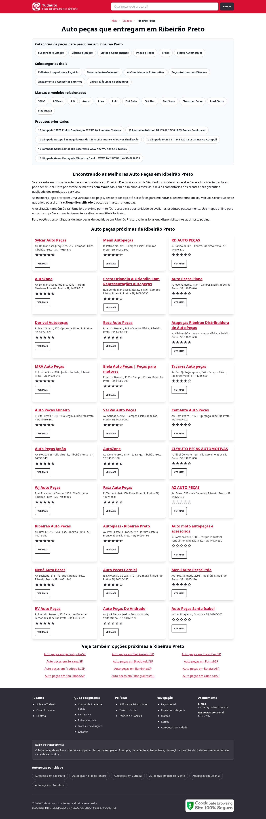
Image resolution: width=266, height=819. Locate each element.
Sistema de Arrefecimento (103, 72)
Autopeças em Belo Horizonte (167, 775)
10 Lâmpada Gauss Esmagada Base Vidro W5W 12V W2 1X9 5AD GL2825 (82, 149)
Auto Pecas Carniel (120, 569)
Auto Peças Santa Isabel (193, 608)
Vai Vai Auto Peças (119, 410)
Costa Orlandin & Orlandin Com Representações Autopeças (131, 281)
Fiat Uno (150, 101)
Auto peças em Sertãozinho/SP (133, 654)
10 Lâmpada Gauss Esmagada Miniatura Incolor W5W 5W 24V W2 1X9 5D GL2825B (89, 158)
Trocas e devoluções (90, 726)
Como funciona (45, 710)
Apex (101, 101)
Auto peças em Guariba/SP (201, 676)
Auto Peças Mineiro (52, 410)
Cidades (127, 20)
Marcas (165, 716)
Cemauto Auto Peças (190, 410)
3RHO (41, 101)
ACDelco (58, 101)
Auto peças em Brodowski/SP (133, 661)
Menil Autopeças (118, 240)
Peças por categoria (173, 710)
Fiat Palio (131, 101)
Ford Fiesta (217, 101)
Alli (73, 101)
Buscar (227, 6)
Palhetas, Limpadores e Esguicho (58, 72)
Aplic (115, 101)
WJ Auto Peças (47, 487)
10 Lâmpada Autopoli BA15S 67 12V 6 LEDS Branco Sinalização (167, 130)
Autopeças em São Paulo (50, 775)
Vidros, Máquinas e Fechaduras (109, 81)
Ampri (86, 101)
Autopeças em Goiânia (206, 775)
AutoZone (43, 278)
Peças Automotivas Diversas (189, 72)
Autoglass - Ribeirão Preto (126, 526)
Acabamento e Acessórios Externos (60, 81)
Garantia (83, 732)
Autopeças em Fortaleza (49, 785)
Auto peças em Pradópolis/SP (65, 669)
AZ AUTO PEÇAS (186, 487)
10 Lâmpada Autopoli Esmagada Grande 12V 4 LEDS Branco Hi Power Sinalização (88, 139)
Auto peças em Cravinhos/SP (201, 654)
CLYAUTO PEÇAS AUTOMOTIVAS (200, 448)
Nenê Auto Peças (50, 569)
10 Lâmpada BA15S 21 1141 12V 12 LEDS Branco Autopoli (181, 139)
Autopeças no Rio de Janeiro (89, 775)
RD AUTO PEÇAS (186, 240)
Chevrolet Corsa (192, 101)
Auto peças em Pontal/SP (201, 661)
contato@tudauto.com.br (213, 707)
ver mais (42, 263)
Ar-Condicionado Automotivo (145, 72)
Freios (166, 52)
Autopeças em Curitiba (128, 775)
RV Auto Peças (47, 608)
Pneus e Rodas (145, 52)
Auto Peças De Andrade (124, 608)
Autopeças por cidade (174, 727)
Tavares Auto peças (189, 366)
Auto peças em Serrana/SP (65, 661)
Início (114, 20)
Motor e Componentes (114, 52)
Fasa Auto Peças (117, 487)
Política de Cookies (130, 716)
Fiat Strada (45, 110)
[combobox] (164, 6)
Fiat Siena (169, 101)
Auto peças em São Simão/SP (65, 676)
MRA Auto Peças (49, 366)
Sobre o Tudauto (46, 704)
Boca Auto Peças (117, 322)
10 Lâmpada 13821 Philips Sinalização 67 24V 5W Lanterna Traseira (79, 130)
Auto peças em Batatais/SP (201, 669)
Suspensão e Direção (51, 52)
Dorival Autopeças (51, 322)
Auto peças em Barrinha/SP (133, 669)
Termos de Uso (128, 710)
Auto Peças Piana (187, 278)
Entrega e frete (87, 720)
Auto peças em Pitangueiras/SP (132, 676)
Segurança (84, 714)
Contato (41, 716)
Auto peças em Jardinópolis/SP (65, 654)
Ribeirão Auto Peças (53, 526)
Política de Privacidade (133, 704)
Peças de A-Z (168, 704)
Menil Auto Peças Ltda (192, 569)
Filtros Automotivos (189, 52)
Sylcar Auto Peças (50, 240)
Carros (165, 721)
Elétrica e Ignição (82, 52)
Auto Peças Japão (50, 448)
